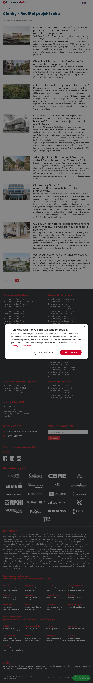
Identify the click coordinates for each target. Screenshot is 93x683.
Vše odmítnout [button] (46, 352)
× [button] (84, 327)
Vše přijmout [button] (71, 352)
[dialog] (46, 341)
